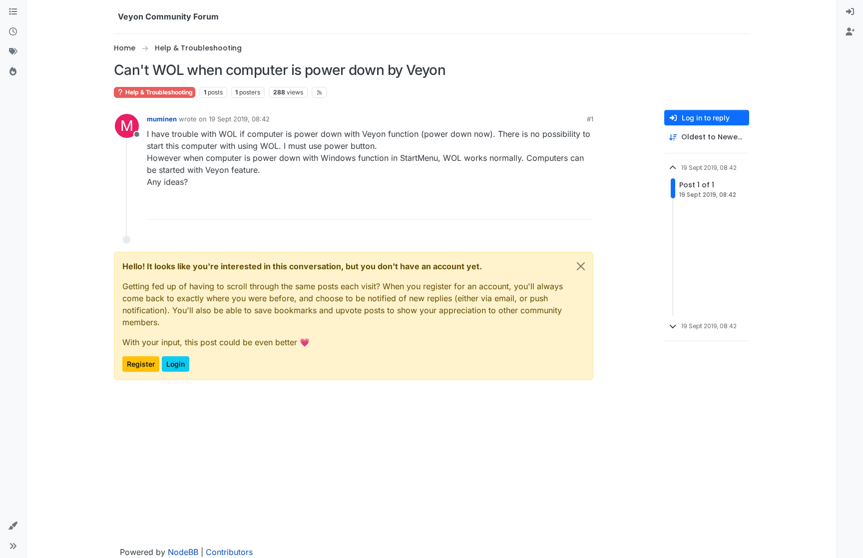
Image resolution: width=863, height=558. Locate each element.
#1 (590, 119)
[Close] (581, 266)
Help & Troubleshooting (158, 92)
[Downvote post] (585, 207)
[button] (13, 526)
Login (175, 364)
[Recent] (13, 32)
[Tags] (13, 52)
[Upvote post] (549, 207)
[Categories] (13, 12)
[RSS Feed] (319, 92)
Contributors (229, 552)
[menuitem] (850, 12)
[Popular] (13, 72)
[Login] (850, 12)
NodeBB (183, 552)
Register (141, 364)
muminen (162, 119)
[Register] (850, 32)
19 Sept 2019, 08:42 (239, 119)
